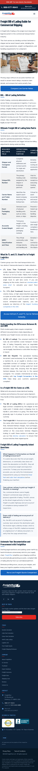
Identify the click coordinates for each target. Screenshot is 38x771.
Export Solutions (6, 669)
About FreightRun (7, 659)
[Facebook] (3, 599)
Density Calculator (7, 630)
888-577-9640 (10, 703)
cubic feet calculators (17, 477)
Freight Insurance (6, 672)
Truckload (4, 666)
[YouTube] (12, 599)
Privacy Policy (6, 751)
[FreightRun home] (11, 586)
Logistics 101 (5, 643)
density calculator (19, 436)
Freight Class (5, 675)
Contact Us (5, 685)
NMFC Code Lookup (7, 639)
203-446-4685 (16, 705)
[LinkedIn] (8, 599)
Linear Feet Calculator (8, 636)
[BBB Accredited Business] (22, 721)
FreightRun (9, 555)
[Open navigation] (34, 14)
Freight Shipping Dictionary (9, 649)
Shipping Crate (6, 678)
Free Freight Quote (7, 646)
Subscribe (19, 617)
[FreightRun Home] (8, 13)
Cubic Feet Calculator (7, 633)
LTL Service (5, 662)
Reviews (4, 682)
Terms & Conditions (19, 751)
